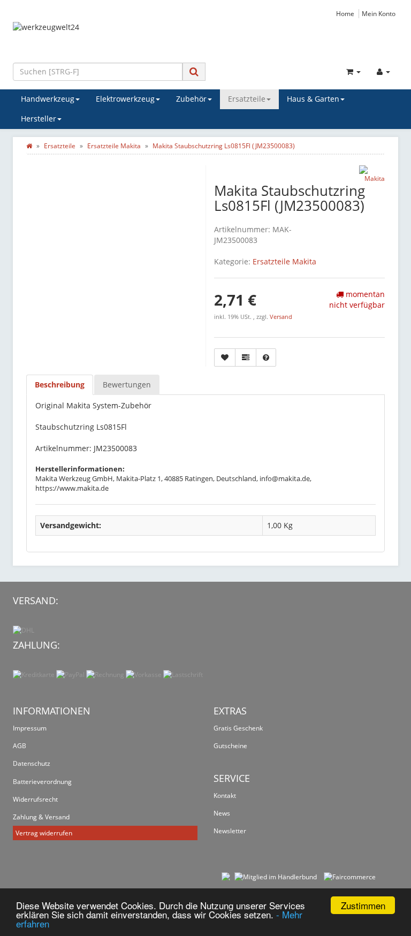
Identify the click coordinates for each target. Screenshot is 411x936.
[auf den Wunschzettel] (224, 357)
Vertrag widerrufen (44, 833)
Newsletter (230, 830)
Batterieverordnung (42, 781)
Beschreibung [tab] (60, 384)
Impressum (30, 728)
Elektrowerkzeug (125, 99)
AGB (19, 745)
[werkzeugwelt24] (205, 38)
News (222, 813)
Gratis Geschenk (238, 728)
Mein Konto (378, 13)
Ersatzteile (246, 99)
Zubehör (191, 99)
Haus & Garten (313, 99)
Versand (281, 317)
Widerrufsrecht (35, 799)
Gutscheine (230, 745)
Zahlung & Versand (41, 816)
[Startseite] (29, 145)
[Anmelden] (383, 71)
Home (345, 13)
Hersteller (38, 118)
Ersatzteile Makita (284, 261)
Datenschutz (31, 763)
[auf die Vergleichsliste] (245, 357)
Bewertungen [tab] (127, 384)
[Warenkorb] (353, 71)
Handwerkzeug (47, 99)
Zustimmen (363, 905)
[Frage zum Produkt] (266, 357)
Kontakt (225, 795)
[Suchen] (194, 71)
